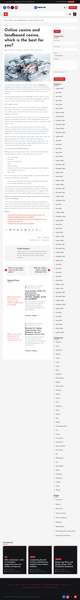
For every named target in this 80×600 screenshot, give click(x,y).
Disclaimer (59, 522)
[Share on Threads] (36, 229)
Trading (58, 482)
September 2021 (60, 256)
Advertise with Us (61, 513)
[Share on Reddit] (29, 229)
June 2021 (58, 268)
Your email (57, 46)
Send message (59, 79)
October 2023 (60, 196)
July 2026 (58, 92)
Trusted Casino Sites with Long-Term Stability (21, 223)
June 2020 (59, 316)
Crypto (58, 366)
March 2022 (59, 232)
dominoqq (46, 237)
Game (57, 410)
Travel (57, 486)
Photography (59, 458)
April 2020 (59, 324)
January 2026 (60, 116)
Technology (59, 478)
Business (58, 354)
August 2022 (59, 220)
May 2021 (58, 272)
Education (58, 374)
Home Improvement (61, 426)
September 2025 (60, 132)
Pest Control (59, 450)
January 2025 (60, 160)
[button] (73, 543)
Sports (58, 470)
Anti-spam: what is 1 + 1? (60, 72)
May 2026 (59, 100)
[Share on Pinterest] (25, 229)
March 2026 (59, 108)
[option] (14, 560)
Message (56, 59)
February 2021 (60, 284)
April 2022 (59, 228)
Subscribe (73, 7)
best (40, 237)
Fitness (58, 398)
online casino (46, 240)
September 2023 (60, 200)
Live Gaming (19, 50)
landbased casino (35, 240)
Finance (58, 394)
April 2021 (59, 276)
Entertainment (60, 378)
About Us (58, 504)
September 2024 (60, 168)
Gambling (58, 406)
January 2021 (59, 288)
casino (57, 362)
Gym (57, 418)
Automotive (59, 350)
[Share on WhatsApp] (21, 229)
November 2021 (60, 248)
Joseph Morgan (10, 50)
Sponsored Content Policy (63, 535)
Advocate (58, 342)
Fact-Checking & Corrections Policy (65, 531)
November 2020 (60, 296)
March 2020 (59, 328)
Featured (58, 390)
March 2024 (59, 176)
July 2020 (58, 312)
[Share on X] (14, 229)
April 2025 (59, 152)
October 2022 (60, 212)
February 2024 (60, 180)
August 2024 (59, 172)
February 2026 (60, 112)
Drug (57, 370)
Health (58, 422)
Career (58, 358)
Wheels (58, 490)
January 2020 (60, 332)
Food (57, 402)
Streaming (59, 474)
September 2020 (60, 304)
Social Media (59, 466)
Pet (57, 454)
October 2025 (60, 128)
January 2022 (60, 240)
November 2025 (60, 124)
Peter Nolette (11, 569)
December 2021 (60, 244)
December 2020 (60, 292)
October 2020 (60, 300)
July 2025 (58, 140)
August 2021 (59, 260)
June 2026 (59, 96)
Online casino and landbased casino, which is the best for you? (26, 20)
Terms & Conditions (61, 517)
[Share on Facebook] (10, 229)
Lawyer (58, 434)
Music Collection (60, 446)
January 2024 (60, 184)
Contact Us (59, 499)
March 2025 (59, 156)
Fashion (58, 382)
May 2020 (59, 320)
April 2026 (59, 104)
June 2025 (59, 144)
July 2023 (58, 204)
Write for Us (59, 508)
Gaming (58, 414)
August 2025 (59, 136)
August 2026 (59, 88)
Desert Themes (35, 596)
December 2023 (60, 188)
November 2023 (60, 192)
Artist (57, 346)
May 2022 (59, 224)
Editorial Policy (60, 526)
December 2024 (60, 164)
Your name (57, 40)
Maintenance (59, 442)
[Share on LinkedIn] (17, 229)
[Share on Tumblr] (32, 229)
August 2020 (59, 308)
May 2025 (59, 148)
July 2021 (58, 264)
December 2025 (60, 120)
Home (5, 20)
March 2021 (59, 280)
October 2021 (60, 252)
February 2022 (60, 236)
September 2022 (60, 216)
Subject (56, 53)
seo (57, 462)
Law (57, 430)
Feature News (59, 386)
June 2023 (59, 208)
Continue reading (31, 315)
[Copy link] (40, 229)
